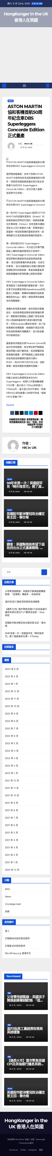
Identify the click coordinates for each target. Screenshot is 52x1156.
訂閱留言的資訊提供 (15, 945)
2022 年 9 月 (11, 713)
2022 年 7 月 (11, 728)
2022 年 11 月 (12, 698)
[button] (43, 85)
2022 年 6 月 (11, 736)
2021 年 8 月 (11, 810)
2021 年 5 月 (11, 832)
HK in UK (28, 143)
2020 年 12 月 (12, 869)
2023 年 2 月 (11, 676)
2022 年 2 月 (11, 765)
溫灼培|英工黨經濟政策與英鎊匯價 (22, 601)
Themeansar (24, 1143)
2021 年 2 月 (11, 854)
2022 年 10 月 (12, 706)
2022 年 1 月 (11, 773)
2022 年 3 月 (11, 758)
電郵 (41, 1150)
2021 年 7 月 (11, 817)
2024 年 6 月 (12, 669)
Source (10, 404)
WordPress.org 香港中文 (18, 953)
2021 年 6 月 (11, 825)
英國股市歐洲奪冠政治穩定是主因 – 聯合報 (26, 515)
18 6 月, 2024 (15, 1005)
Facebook (13, 1150)
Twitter (23, 1150)
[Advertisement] (26, 55)
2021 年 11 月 (12, 788)
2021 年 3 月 (11, 847)
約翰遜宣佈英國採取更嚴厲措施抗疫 (17, 420)
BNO (7, 889)
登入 (7, 931)
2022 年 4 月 (11, 750)
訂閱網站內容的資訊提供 (17, 938)
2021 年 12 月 (12, 780)
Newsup (39, 1139)
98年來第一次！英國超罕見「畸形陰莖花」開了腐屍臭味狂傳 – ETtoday (26, 486)
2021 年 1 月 (11, 862)
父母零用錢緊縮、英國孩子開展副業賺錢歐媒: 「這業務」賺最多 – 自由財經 (26, 1000)
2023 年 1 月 (11, 683)
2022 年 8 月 (11, 721)
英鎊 (7, 911)
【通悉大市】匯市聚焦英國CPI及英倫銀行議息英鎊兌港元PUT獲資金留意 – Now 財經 (26, 612)
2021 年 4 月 (11, 840)
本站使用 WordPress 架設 (18, 1139)
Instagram (32, 1150)
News (10, 101)
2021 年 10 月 (12, 795)
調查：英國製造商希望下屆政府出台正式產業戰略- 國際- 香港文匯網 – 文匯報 (26, 547)
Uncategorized (13, 904)
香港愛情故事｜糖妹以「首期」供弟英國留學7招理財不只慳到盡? (34, 423)
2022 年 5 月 (11, 743)
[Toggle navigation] (24, 86)
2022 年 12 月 (12, 691)
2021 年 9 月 (11, 802)
